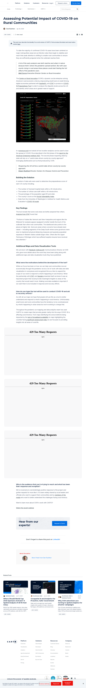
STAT (52, 83)
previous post (24, 151)
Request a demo (62, 3)
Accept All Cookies (68, 683)
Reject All (56, 683)
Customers (36, 3)
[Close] (83, 683)
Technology (18, 9)
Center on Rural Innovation (28, 78)
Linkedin (56, 539)
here (19, 44)
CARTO (43, 9)
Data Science (31, 9)
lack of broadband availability (38, 317)
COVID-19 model (33, 201)
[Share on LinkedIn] (77, 34)
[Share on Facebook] (82, 34)
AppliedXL (43, 83)
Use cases (7, 34)
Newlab (40, 276)
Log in (51, 3)
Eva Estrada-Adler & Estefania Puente (67, 597)
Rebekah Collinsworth (36, 250)
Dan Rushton (10, 29)
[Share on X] (79, 34)
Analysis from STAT (23, 214)
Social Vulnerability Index (45, 196)
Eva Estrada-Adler (37, 596)
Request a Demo (59, 523)
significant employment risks (37, 320)
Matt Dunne (22, 73)
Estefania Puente (10, 596)
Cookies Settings (44, 683)
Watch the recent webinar (25, 508)
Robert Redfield (24, 171)
